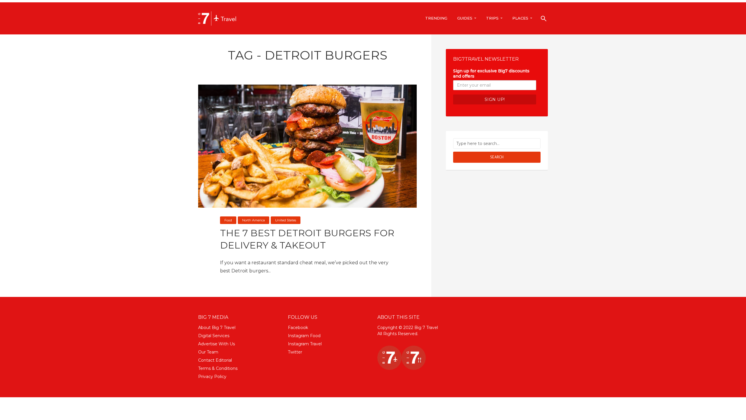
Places (520, 18)
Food (228, 220)
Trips (492, 18)
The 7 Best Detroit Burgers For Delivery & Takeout (307, 239)
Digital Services (213, 335)
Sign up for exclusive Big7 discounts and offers (491, 73)
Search (497, 157)
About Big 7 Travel (216, 327)
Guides (464, 18)
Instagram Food (304, 335)
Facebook (298, 327)
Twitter (295, 352)
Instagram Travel (305, 343)
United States (285, 220)
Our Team (208, 352)
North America (253, 220)
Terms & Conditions (217, 368)
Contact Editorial (215, 360)
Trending (436, 18)
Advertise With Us (216, 343)
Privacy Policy (212, 376)
